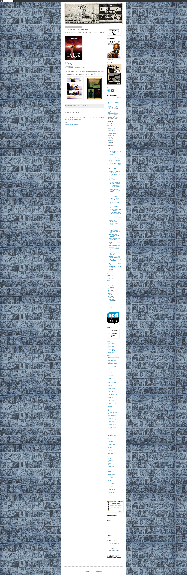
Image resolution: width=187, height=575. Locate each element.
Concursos (110, 291)
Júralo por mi (110, 397)
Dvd (109, 293)
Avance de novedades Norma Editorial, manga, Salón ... (114, 190)
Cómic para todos (111, 374)
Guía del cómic (111, 346)
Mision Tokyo (110, 407)
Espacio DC (110, 389)
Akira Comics (110, 471)
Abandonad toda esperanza (113, 357)
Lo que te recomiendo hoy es (114, 401)
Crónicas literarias (111, 371)
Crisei (109, 369)
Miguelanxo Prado (111, 444)
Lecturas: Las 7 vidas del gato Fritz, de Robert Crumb (114, 199)
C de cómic (110, 477)
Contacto (109, 517)
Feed (108, 537)
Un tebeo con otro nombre (113, 422)
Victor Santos (110, 453)
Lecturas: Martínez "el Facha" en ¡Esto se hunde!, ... (115, 218)
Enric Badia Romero (112, 435)
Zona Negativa (111, 352)
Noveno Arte (110, 486)
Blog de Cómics (111, 362)
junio (110, 138)
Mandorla (110, 406)
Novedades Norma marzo (114, 240)
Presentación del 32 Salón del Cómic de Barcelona (114, 183)
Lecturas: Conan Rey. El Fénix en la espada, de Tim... (114, 248)
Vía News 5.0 (110, 428)
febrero (110, 145)
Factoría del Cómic (112, 392)
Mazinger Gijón (111, 483)
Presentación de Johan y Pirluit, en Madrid (114, 149)
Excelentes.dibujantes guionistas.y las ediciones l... (113, 117)
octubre (111, 131)
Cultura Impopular (111, 372)
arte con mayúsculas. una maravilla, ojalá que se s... (113, 113)
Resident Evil (110, 461)
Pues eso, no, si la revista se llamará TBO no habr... (113, 107)
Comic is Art (110, 365)
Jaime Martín (110, 438)
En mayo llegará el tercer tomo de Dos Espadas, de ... (115, 186)
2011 (109, 275)
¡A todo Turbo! (112, 154)
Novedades (71, 107)
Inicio (85, 117)
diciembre (111, 128)
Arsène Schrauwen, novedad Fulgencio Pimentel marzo (115, 164)
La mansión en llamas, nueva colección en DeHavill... (115, 158)
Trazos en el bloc (111, 421)
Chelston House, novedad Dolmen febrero (114, 239)
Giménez (110, 296)
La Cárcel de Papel (112, 400)
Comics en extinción (112, 366)
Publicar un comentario (71, 114)
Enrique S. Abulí (111, 437)
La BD (109, 398)
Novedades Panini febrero (114, 245)
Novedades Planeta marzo (114, 262)
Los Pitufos (110, 460)
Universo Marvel (111, 350)
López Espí (110, 441)
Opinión (109, 302)
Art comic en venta (111, 359)
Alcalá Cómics (111, 473)
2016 (109, 123)
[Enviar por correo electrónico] (81, 105)
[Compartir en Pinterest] (87, 105)
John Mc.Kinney (111, 458)
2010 (109, 277)
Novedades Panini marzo (114, 147)
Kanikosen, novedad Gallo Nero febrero (114, 175)
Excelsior (110, 344)
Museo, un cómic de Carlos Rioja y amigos (114, 172)
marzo (110, 143)
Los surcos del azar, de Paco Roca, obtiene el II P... (115, 210)
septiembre (111, 133)
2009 (109, 278)
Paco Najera (110, 446)
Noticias (109, 299)
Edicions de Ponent (69, 32)
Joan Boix (110, 440)
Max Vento (110, 443)
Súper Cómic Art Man (112, 415)
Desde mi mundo (111, 377)
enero (110, 269)
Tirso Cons (110, 452)
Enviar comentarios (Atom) (75, 119)
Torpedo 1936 (111, 466)
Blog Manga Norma (112, 360)
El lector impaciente (112, 382)
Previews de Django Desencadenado (113, 180)
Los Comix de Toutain (112, 403)
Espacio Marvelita (111, 391)
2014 (109, 127)
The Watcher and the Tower (113, 419)
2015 (109, 125)
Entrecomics (110, 385)
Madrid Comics (111, 482)
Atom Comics (110, 476)
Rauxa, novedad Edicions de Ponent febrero (115, 260)
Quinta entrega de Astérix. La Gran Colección (115, 152)
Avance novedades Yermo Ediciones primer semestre (115, 213)
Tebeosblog (110, 418)
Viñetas (109, 425)
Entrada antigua (100, 117)
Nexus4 (109, 485)
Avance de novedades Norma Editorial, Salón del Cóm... (115, 194)
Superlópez (110, 464)
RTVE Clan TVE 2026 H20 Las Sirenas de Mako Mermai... (114, 103)
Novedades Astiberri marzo (114, 156)
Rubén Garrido (111, 449)
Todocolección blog (112, 494)
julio (110, 137)
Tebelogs (110, 416)
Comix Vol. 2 (110, 368)
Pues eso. (110, 110)
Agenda (109, 285)
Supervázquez (111, 488)
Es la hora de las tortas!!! (113, 387)
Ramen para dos (111, 410)
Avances (110, 288)
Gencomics (110, 395)
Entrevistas (110, 294)
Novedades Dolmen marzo (114, 226)
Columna (110, 290)
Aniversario (110, 287)
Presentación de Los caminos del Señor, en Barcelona (114, 235)
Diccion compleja (111, 378)
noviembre (111, 130)
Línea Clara (110, 404)
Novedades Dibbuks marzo (114, 196)
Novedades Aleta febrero (114, 251)
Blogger (100, 571)
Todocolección (111, 492)
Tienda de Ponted (111, 491)
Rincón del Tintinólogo (112, 412)
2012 (109, 273)
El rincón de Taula (111, 479)
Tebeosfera (110, 347)
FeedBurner (116, 550)
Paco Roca (110, 447)
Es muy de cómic (111, 388)
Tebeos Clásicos (111, 489)
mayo (110, 140)
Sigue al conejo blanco (112, 413)
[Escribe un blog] (83, 105)
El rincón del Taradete (112, 384)
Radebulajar (110, 409)
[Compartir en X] (84, 105)
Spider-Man (110, 463)
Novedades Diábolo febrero (114, 205)
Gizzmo (109, 480)
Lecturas (110, 297)
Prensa (109, 303)
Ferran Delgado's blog (112, 394)
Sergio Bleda (110, 450)
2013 (109, 271)
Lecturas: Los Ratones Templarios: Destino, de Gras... (114, 231)
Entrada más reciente (69, 117)
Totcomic (110, 495)
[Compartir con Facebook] (86, 105)
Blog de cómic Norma (112, 363)
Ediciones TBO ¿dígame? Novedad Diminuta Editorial (114, 253)
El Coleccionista (111, 343)
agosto (110, 135)
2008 (109, 280)
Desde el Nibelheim (112, 375)
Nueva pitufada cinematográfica (113, 221)
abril (110, 142)
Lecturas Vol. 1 (111, 309)
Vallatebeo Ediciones (112, 424)
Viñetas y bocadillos (112, 427)
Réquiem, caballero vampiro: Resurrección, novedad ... (115, 257)
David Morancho (111, 434)
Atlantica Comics (111, 474)
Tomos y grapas (111, 349)
